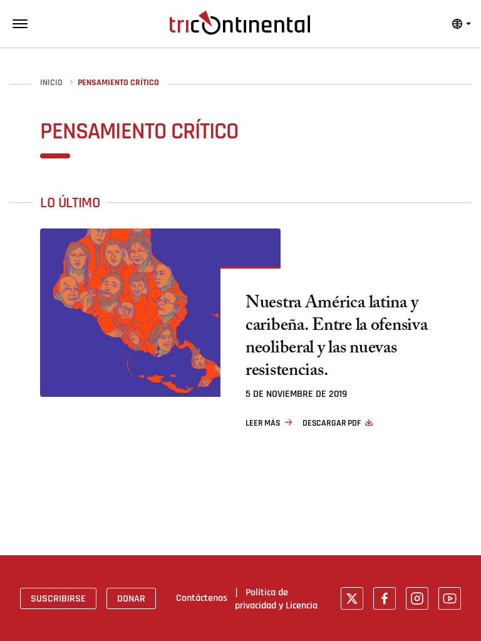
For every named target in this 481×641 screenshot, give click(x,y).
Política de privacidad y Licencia (276, 599)
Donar (131, 598)
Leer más (263, 423)
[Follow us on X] (352, 598)
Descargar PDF (332, 423)
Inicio (51, 83)
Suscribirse (58, 598)
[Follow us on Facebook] (384, 598)
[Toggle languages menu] (461, 23)
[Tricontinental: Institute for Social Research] (240, 22)
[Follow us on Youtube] (449, 598)
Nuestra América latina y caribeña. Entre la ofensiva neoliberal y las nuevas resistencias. (336, 339)
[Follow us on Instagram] (417, 598)
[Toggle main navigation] (20, 24)
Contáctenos (201, 598)
